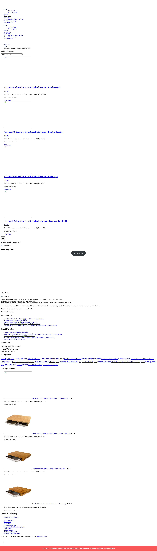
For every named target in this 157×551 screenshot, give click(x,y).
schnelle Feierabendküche (118, 362)
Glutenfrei (151, 359)
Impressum (7, 522)
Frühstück (78, 359)
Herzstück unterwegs (10, 21)
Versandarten (8, 528)
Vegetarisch (19, 365)
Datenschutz (7, 523)
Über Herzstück (8, 520)
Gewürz (146, 359)
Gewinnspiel (140, 359)
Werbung (56, 365)
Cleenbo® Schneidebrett (11, 517)
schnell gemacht (140, 362)
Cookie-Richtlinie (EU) (11, 531)
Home (6, 14)
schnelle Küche (130, 362)
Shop (5, 9)
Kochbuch (7, 17)
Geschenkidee (124, 358)
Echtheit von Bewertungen (12, 533)
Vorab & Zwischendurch (35, 365)
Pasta (83, 362)
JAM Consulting (42, 536)
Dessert (37, 359)
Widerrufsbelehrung (10, 525)
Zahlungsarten (8, 530)
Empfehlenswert (57, 359)
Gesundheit (134, 359)
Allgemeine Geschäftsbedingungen (14, 527)
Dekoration (31, 359)
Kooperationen (8, 22)
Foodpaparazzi (71, 359)
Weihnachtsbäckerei (48, 365)
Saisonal (95, 362)
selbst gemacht (150, 362)
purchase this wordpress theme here (105, 548)
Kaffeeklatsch (42, 361)
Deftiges (23, 358)
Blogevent (11, 359)
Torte (14, 365)
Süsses (8, 364)
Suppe (2, 365)
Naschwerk (72, 361)
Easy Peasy (45, 358)
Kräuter (57, 362)
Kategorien (7, 16)
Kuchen (63, 362)
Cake (17, 358)
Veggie (25, 364)
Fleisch (66, 359)
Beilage (5, 359)
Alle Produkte (12, 11)
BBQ (2, 359)
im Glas (31, 362)
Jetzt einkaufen (78, 253)
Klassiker (52, 362)
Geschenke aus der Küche (109, 359)
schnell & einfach (104, 362)
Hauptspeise (6, 361)
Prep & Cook (89, 362)
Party (80, 362)
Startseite (7, 45)
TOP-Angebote (12, 12)
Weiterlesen (7, 100)
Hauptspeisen (15, 362)
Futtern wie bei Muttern (91, 358)
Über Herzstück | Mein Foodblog (13, 19)
